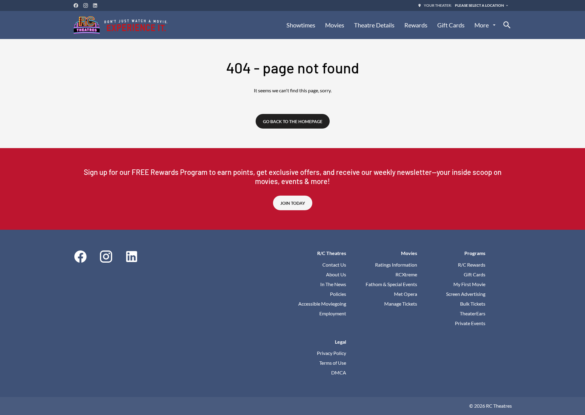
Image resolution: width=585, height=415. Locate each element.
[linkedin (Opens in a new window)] (95, 5)
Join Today (292, 203)
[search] (507, 25)
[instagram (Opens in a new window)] (85, 5)
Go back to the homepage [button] (292, 121)
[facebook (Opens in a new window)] (76, 5)
